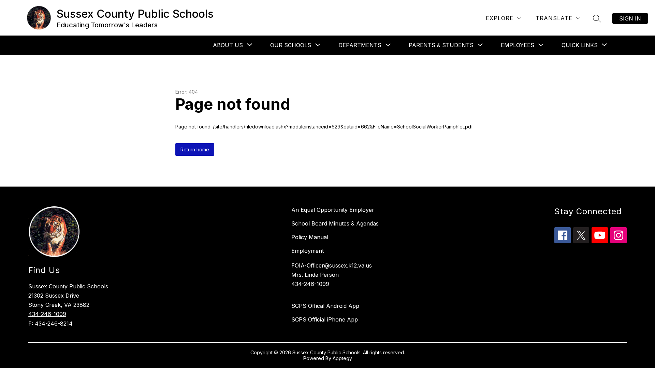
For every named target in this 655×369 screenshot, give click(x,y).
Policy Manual (309, 237)
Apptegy (342, 358)
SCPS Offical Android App (325, 305)
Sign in (630, 18)
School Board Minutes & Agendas (335, 223)
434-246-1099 (47, 314)
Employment (307, 250)
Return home (194, 149)
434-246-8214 (54, 323)
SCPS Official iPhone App (324, 319)
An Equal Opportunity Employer (332, 209)
